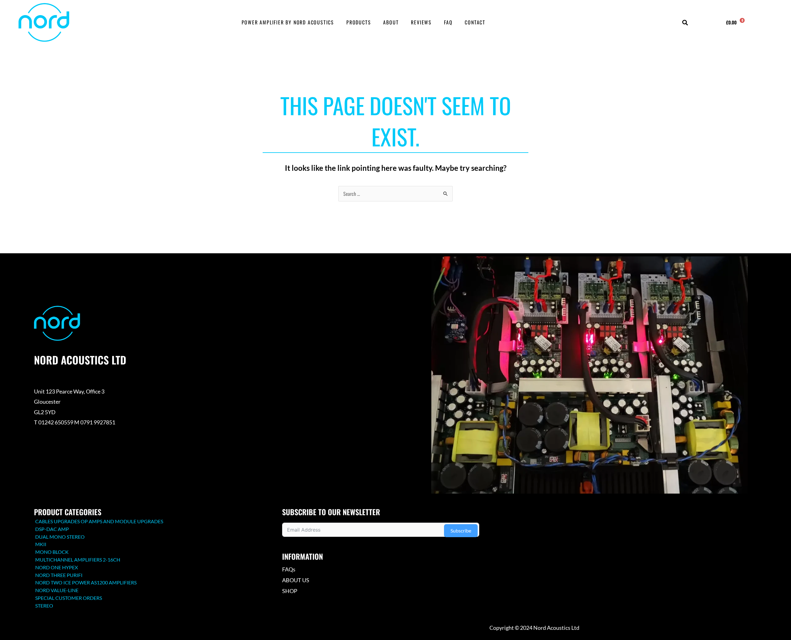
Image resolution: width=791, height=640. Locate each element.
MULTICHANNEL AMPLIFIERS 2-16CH (77, 559)
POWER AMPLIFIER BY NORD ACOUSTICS (288, 22)
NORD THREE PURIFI (58, 575)
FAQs (288, 569)
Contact (475, 22)
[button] (685, 23)
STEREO (44, 605)
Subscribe (460, 530)
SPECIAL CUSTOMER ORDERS (68, 598)
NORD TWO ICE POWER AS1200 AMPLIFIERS (86, 582)
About (391, 22)
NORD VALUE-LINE (56, 590)
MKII (40, 544)
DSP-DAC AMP (52, 529)
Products (358, 22)
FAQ (448, 22)
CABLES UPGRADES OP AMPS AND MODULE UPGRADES (99, 521)
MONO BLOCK (52, 552)
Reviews (421, 22)
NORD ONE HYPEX (56, 567)
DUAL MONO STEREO (60, 537)
